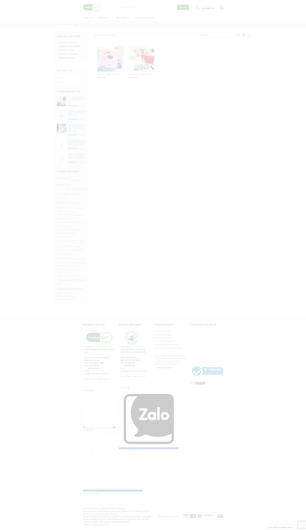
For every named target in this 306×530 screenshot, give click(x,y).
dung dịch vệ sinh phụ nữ (66, 211)
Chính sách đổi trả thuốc (164, 341)
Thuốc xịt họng (61, 262)
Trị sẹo (59, 266)
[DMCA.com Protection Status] (198, 383)
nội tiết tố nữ (64, 250)
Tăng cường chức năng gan (73, 266)
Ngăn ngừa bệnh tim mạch (69, 246)
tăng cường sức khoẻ (64, 272)
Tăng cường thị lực (67, 275)
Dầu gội (72, 215)
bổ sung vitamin (68, 194)
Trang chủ (88, 18)
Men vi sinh (80, 243)
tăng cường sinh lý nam (66, 269)
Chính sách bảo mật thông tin (167, 345)
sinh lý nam (64, 254)
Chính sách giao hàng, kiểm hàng (168, 348)
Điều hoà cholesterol (66, 296)
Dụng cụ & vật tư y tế (67, 42)
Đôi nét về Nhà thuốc (145, 18)
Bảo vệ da (63, 178)
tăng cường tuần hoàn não (71, 282)
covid (80, 208)
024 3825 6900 (129, 366)
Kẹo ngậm (79, 240)
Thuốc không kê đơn (67, 58)
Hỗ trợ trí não (64, 237)
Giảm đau (80, 222)
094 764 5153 (164, 367)
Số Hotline (205, 6)
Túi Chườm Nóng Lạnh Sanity (109, 74)
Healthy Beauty (63, 226)
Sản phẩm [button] (103, 18)
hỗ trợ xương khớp (66, 241)
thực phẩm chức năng (76, 263)
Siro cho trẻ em (65, 258)
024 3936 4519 (93, 368)
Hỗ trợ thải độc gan (66, 233)
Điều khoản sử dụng (163, 338)
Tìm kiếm (183, 7)
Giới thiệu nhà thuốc (163, 331)
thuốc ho (78, 259)
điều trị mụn (72, 299)
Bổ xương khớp (63, 198)
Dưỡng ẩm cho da (63, 214)
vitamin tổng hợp (63, 293)
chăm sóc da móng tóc (67, 208)
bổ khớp (61, 185)
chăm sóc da (68, 203)
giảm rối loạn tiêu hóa (66, 222)
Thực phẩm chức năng (68, 54)
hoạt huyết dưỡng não (68, 229)
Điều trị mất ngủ (62, 299)
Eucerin (80, 215)
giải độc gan (63, 218)
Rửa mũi (80, 250)
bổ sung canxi (76, 189)
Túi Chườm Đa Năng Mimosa (140, 74)
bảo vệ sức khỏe (76, 177)
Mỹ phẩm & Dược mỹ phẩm (70, 46)
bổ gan (75, 180)
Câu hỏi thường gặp (162, 334)
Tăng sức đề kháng (66, 50)
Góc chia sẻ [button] (121, 18)
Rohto (73, 249)
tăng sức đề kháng (70, 288)
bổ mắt (70, 185)
